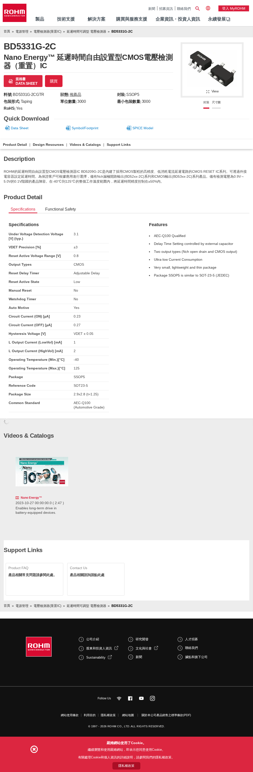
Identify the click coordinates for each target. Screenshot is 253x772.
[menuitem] (217, 19)
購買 (54, 81)
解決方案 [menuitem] (96, 19)
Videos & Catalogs (85, 145)
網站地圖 (128, 715)
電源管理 (22, 31)
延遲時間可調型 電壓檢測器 (86, 31)
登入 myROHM (233, 8)
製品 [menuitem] (39, 19)
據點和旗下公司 (196, 657)
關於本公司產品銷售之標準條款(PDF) (166, 715)
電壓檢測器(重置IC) (47, 31)
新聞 (151, 8)
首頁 (7, 31)
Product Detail (15, 145)
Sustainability (95, 657)
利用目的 (90, 715)
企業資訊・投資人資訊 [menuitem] (178, 19)
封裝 (206, 102)
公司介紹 (92, 639)
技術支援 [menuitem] (66, 19)
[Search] (198, 8)
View (215, 91)
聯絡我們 (184, 8)
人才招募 (191, 639)
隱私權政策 (108, 715)
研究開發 (142, 639)
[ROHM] (14, 14)
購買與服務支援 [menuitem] (131, 19)
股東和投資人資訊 (99, 648)
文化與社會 (144, 648)
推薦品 (75, 94)
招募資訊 (166, 8)
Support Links (119, 145)
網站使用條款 (70, 715)
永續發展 (217, 19)
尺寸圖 (216, 102)
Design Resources (48, 145)
